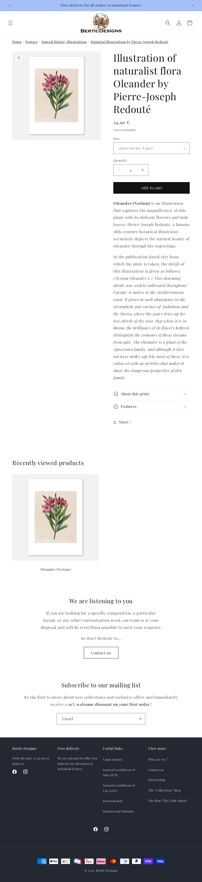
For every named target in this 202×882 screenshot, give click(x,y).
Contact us (101, 652)
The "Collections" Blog (164, 790)
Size (116, 138)
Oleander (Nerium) (55, 569)
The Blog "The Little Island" (168, 801)
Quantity (120, 160)
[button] (10, 23)
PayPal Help (157, 780)
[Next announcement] (192, 5)
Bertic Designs (107, 870)
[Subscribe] (139, 719)
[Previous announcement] (9, 5)
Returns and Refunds (118, 811)
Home (17, 41)
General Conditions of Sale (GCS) (119, 772)
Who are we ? (158, 759)
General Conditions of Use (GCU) (119, 788)
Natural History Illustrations (64, 41)
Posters (31, 41)
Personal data (113, 801)
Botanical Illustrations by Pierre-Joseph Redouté (129, 41)
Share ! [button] (125, 422)
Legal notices (112, 759)
